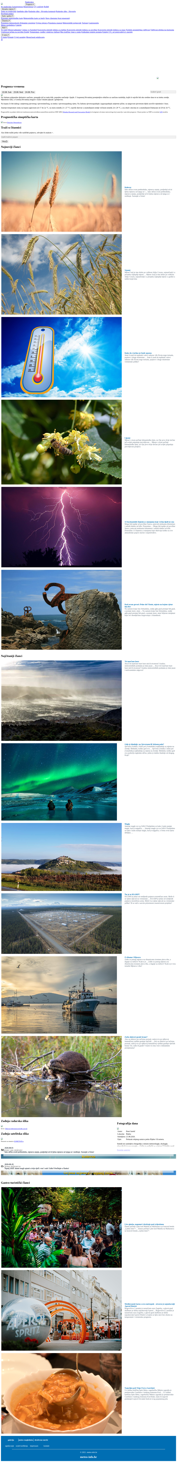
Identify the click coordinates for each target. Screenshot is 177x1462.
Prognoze (29, 4)
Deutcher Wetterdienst (14, 122)
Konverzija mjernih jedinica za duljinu (51, 30)
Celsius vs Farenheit (29, 30)
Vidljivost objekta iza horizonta (162, 30)
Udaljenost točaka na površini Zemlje (15, 32)
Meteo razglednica (8, 25)
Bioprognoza (28, 7)
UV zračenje (38, 7)
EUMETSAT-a (18, 1141)
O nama (5, 35)
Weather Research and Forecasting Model (76, 112)
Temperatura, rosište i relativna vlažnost (45, 32)
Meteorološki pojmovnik (72, 23)
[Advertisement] (88, 59)
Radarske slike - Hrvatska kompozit (42, 11)
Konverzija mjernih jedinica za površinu (82, 30)
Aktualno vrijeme (8, 9)
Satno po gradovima (8, 11)
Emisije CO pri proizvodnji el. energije (117, 32)
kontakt (46, 1446)
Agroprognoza (17, 7)
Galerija (18, 25)
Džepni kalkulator (14, 30)
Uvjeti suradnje (20, 37)
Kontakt (10, 37)
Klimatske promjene (27, 23)
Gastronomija (93, 23)
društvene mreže (41, 1440)
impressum (34, 1446)
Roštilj (46, 7)
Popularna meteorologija (10, 23)
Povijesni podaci (7, 14)
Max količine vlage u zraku (70, 32)
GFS (161, 112)
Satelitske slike (22, 11)
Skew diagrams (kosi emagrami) (57, 18)
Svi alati (4, 30)
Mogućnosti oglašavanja (35, 37)
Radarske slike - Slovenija (66, 11)
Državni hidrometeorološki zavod (16, 1129)
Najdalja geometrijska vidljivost (138, 30)
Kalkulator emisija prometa (91, 32)
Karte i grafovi (7, 16)
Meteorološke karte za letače (34, 18)
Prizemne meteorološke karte (12, 18)
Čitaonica (5, 21)
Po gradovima (6, 7)
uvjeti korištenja (22, 1446)
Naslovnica (29, 2)
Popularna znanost (55, 23)
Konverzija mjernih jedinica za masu (111, 30)
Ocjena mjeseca (42, 23)
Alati (4, 27)
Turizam (85, 23)
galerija (11, 1440)
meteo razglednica (26, 1440)
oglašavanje (9, 1446)
